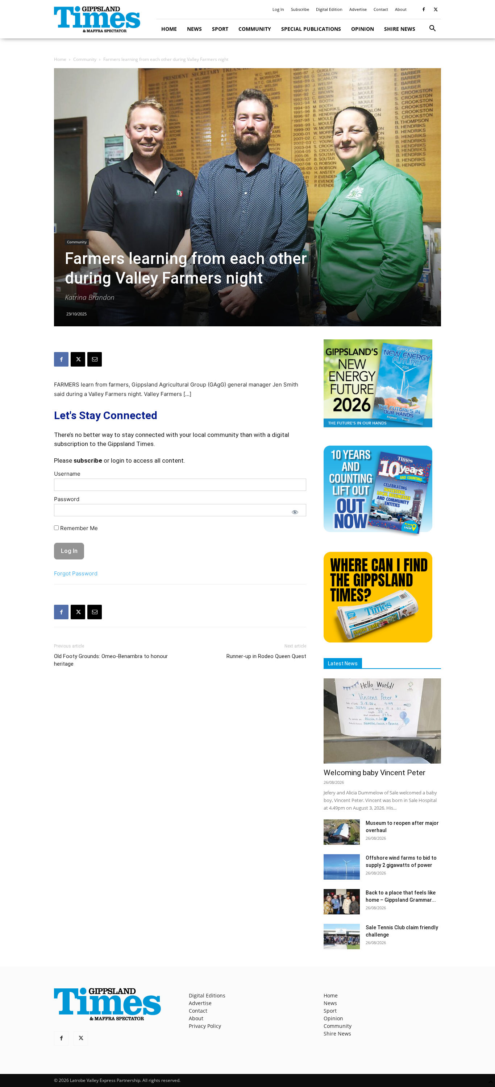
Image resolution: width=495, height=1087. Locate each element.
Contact (381, 9)
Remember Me (78, 528)
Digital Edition (329, 9)
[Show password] (295, 512)
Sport (220, 28)
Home (169, 28)
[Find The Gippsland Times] (378, 640)
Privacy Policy (205, 1025)
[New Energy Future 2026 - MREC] (378, 428)
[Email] (94, 359)
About (401, 9)
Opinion (362, 28)
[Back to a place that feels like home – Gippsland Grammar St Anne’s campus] (342, 901)
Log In (278, 9)
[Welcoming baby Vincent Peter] (382, 721)
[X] (435, 9)
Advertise (358, 9)
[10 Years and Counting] (378, 534)
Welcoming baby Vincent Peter (374, 772)
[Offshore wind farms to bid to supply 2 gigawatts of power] (342, 867)
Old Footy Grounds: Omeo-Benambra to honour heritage (111, 660)
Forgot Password (75, 573)
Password (66, 499)
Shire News (399, 28)
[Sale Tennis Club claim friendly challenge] (342, 936)
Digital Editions (207, 995)
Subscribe (300, 9)
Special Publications (311, 28)
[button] (432, 29)
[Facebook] (423, 9)
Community (254, 28)
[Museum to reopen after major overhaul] (342, 832)
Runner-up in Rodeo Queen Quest (266, 656)
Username (67, 473)
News (194, 28)
